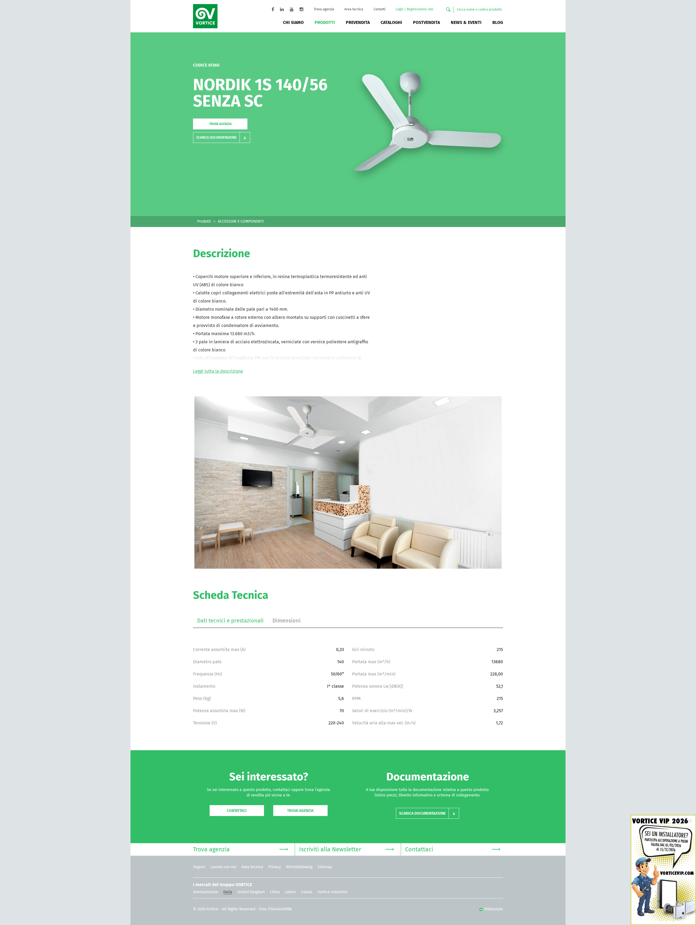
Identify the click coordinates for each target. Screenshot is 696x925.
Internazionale (205, 892)
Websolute (493, 909)
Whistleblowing (299, 867)
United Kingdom (251, 892)
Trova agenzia (324, 9)
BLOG (497, 22)
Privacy (274, 867)
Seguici (199, 867)
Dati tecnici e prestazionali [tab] (230, 621)
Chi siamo (293, 22)
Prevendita (358, 22)
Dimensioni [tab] (286, 621)
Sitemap (325, 867)
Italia (227, 892)
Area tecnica (353, 9)
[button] (221, 137)
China (275, 892)
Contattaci (237, 811)
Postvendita (426, 22)
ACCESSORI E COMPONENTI (241, 221)
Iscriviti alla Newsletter (330, 850)
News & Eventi (466, 22)
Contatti (379, 9)
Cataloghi (391, 22)
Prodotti (325, 22)
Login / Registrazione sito (414, 9)
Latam (290, 892)
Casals (306, 892)
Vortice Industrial (332, 892)
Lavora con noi (223, 867)
